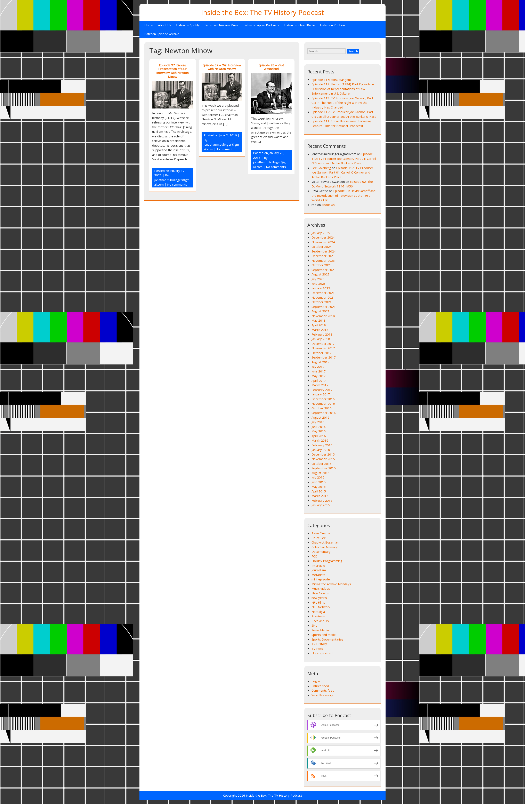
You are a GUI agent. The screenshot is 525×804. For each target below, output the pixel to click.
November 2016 (323, 403)
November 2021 (323, 297)
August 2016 (321, 417)
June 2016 (319, 427)
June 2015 (319, 482)
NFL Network (321, 607)
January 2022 (321, 288)
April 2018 (319, 325)
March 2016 (320, 440)
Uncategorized (322, 653)
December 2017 (323, 343)
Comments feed (323, 690)
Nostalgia (318, 612)
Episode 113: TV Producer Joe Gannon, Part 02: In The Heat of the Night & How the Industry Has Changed (342, 102)
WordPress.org (322, 695)
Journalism (319, 570)
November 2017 (323, 348)
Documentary (321, 551)
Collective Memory (325, 547)
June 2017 (319, 371)
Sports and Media (324, 635)
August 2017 (321, 362)
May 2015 (319, 486)
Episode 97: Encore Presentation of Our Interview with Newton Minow (172, 71)
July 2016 (318, 422)
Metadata (318, 575)
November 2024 (323, 242)
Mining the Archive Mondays (331, 584)
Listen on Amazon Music (222, 25)
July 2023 (318, 279)
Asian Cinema (321, 533)
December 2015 (323, 454)
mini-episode (321, 579)
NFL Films (318, 602)
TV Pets (317, 648)
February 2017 (322, 390)
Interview (318, 565)
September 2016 (324, 413)
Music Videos (321, 588)
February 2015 (322, 500)
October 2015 (322, 463)
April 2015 (319, 491)
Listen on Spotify (188, 25)
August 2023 (321, 274)
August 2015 (321, 473)
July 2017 (318, 366)
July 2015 (318, 477)
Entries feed (320, 686)
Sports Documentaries (327, 639)
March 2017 (320, 385)
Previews (318, 616)
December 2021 (323, 293)
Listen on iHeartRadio (299, 25)
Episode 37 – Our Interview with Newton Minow (221, 67)
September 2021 (324, 307)
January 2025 (321, 233)
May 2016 (319, 431)
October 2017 (322, 353)
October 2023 (322, 265)
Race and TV (320, 621)
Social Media (320, 630)
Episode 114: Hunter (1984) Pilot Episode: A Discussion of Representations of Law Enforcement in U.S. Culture (343, 88)
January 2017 (321, 394)
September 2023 (324, 270)
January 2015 (321, 505)
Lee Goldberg (321, 168)
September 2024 (324, 251)
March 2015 (320, 496)
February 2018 (322, 334)
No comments (177, 184)
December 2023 (323, 256)
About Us (164, 25)
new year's (319, 598)
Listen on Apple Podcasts (261, 25)
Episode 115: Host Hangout (331, 80)
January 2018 (321, 339)
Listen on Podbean (333, 25)
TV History (319, 644)
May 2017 (319, 376)
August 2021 (321, 311)
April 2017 (319, 380)
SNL (314, 625)
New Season (320, 593)
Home (148, 25)
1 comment (225, 149)
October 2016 (322, 408)
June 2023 (319, 283)
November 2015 (323, 459)
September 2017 (324, 357)
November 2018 (323, 316)
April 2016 (319, 436)
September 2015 (324, 468)
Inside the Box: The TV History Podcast (262, 12)
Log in (316, 681)
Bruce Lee (319, 538)
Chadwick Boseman (325, 542)
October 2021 (322, 302)
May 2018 (319, 320)
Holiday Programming (327, 561)
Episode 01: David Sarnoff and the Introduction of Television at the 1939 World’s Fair (343, 195)
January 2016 (321, 450)
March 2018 (320, 330)
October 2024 (322, 246)
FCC (314, 556)
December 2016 (323, 399)
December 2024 (323, 237)
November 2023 (323, 260)
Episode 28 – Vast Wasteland (271, 67)
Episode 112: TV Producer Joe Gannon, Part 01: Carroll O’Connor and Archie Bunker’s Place (344, 158)
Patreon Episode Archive (161, 34)
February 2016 (322, 445)
